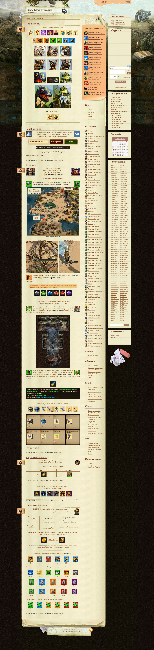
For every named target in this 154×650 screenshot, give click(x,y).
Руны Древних (93, 294)
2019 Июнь (123, 235)
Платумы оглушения (95, 247)
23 (122, 152)
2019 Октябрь (124, 239)
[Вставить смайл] (130, 66)
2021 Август (123, 261)
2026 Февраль (124, 314)
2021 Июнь (123, 259)
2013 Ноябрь (114, 169)
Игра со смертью (94, 162)
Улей (90, 323)
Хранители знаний (94, 335)
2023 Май (113, 283)
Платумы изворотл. (94, 237)
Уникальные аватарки (95, 328)
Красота (91, 198)
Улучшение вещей (94, 325)
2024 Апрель (123, 293)
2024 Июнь (123, 295)
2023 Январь (114, 279)
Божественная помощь (96, 136)
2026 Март (114, 316)
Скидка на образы (94, 64)
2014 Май (113, 175)
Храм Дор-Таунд (94, 330)
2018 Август (123, 225)
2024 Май (113, 295)
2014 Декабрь (123, 181)
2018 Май (113, 223)
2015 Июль (114, 189)
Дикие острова (93, 151)
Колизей (91, 190)
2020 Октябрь (124, 251)
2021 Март (114, 257)
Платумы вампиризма (95, 231)
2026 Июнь (123, 318)
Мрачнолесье (93, 208)
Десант (90, 148)
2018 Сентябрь (115, 227)
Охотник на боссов (94, 221)
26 (113, 155)
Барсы (90, 133)
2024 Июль (114, 297)
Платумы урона (93, 271)
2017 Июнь (123, 211)
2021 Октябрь (124, 263)
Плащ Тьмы (92, 276)
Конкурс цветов (93, 79)
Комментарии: (58, 124)
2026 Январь (114, 314)
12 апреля (31, 165)
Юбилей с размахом (95, 346)
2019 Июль (114, 237)
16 (122, 149)
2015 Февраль (124, 183)
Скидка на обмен (94, 59)
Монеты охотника (94, 206)
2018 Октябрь (124, 227)
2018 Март (114, 221)
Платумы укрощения (95, 268)
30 (122, 155)
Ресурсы (91, 289)
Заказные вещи (93, 154)
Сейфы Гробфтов (94, 297)
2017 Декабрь (123, 217)
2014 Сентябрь (115, 179)
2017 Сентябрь (115, 215)
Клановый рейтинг (94, 185)
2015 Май (113, 187)
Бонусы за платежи (94, 94)
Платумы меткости (94, 245)
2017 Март (114, 209)
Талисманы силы (94, 318)
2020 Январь (114, 243)
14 (118, 149)
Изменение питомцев (95, 74)
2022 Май (113, 271)
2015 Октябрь (124, 191)
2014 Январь (114, 171)
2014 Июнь (123, 175)
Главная (28, 18)
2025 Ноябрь (114, 312)
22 (120, 152)
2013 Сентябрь (115, 167)
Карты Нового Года (94, 172)
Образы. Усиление (94, 214)
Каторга (91, 177)
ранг (67, 547)
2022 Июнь (123, 271)
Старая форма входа (120, 87)
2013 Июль (114, 165)
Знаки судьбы (93, 159)
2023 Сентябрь (115, 287)
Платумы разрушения (95, 252)
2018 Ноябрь (114, 229)
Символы (91, 299)
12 (113, 149)
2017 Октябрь (124, 215)
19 (113, 152)
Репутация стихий (94, 286)
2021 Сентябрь (115, 263)
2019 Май (113, 235)
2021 (34, 18)
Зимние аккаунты (94, 84)
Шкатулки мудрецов (95, 343)
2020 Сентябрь (115, 251)
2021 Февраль (124, 255)
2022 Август (123, 273)
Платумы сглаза (93, 255)
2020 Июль (114, 249)
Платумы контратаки (95, 242)
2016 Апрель (123, 197)
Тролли (90, 320)
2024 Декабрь (123, 301)
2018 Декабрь (123, 229)
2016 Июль (114, 201)
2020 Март (114, 245)
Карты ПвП (92, 175)
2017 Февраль (124, 207)
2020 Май (113, 247)
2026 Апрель (123, 316)
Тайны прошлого (94, 315)
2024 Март (114, 293)
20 (115, 152)
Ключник (91, 187)
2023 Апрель (123, 281)
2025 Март (114, 304)
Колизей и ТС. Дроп (95, 195)
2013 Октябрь (124, 167)
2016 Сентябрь (115, 203)
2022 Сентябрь (115, 275)
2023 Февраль (124, 279)
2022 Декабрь (123, 277)
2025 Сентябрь (115, 310)
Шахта (90, 341)
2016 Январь (114, 195)
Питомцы (91, 224)
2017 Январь (114, 207)
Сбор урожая (92, 69)
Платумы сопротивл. (95, 260)
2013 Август (123, 165)
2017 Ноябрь (114, 217)
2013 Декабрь (123, 169)
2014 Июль (114, 177)
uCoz (78, 631)
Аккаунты (91, 131)
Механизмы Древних (95, 54)
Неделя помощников (36, 457)
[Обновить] (128, 66)
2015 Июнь (123, 187)
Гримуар (91, 143)
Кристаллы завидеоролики (93, 88)
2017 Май (113, 211)
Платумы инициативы (95, 239)
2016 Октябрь (124, 203)
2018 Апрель (123, 221)
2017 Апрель (123, 209)
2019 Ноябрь (114, 241)
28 (118, 155)
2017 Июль (114, 213)
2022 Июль (114, 273)
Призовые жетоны (94, 278)
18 (127, 149)
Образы (91, 211)
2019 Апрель (123, 233)
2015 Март (114, 185)
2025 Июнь (123, 306)
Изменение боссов (94, 44)
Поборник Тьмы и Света (96, 34)
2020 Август (123, 249)
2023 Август (123, 285)
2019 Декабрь (123, 241)
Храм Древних (93, 333)
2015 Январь (114, 183)
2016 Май (113, 199)
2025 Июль (114, 308)
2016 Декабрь (123, 205)
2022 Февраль (124, 267)
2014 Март (114, 173)
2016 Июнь (123, 199)
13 (115, 149)
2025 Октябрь (124, 310)
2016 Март (114, 197)
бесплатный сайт (71, 631)
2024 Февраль (124, 291)
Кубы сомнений (93, 201)
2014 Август (123, 177)
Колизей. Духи (93, 193)
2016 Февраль (124, 195)
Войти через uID (120, 82)
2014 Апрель (123, 173)
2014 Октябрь (124, 179)
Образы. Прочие (94, 216)
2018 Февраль (124, 219)
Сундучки (91, 310)
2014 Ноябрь (114, 181)
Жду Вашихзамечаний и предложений (120, 22)
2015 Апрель (123, 185)
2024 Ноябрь (114, 301)
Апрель (40, 18)
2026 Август (123, 320)
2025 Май (113, 306)
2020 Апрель (123, 245)
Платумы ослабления (95, 250)
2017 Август (123, 213)
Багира (41, 124)
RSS (91, 630)
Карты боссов (93, 167)
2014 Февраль (124, 171)
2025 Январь (114, 303)
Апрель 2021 (120, 139)
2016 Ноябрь (114, 205)
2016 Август (123, 201)
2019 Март (114, 233)
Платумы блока (93, 226)
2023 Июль (114, 285)
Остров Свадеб (93, 219)
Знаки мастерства (94, 156)
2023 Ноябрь (114, 289)
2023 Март (114, 281)
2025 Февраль (124, 303)
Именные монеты (94, 164)
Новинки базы (33, 23)
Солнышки (91, 304)
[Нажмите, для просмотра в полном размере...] (53, 235)
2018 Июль (114, 225)
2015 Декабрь (123, 193)
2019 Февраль (124, 231)
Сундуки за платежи (95, 49)
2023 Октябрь (124, 287)
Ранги (90, 284)
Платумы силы (93, 258)
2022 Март (114, 269)
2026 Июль (114, 320)
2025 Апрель (123, 304)
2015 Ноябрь (114, 193)
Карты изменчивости (95, 169)
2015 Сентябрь (115, 191)
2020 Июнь (123, 247)
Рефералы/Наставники (96, 291)
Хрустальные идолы (95, 338)
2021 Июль (114, 261)
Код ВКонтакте (33, 129)
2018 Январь (114, 219)
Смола (90, 302)
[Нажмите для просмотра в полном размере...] (53, 367)
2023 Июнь (123, 283)
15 (120, 149)
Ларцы (90, 203)
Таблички (91, 312)
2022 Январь (114, 267)
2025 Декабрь (123, 312)
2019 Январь (114, 231)
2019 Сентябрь (115, 239)
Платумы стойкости (95, 263)
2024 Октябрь (124, 299)
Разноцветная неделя (95, 39)
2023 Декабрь (123, 289)
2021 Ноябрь (114, 265)
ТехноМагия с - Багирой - (41, 9)
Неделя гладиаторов (36, 505)
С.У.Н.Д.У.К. (92, 307)
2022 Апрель (123, 269)
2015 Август (123, 189)
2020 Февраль (124, 243)
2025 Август (123, 308)
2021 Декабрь (123, 265)
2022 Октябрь (124, 275)
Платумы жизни (93, 234)
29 (120, 155)
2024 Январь (114, 291)
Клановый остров (94, 180)
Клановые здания (94, 182)
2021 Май (113, 259)
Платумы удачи (93, 265)
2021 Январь (114, 255)
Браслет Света (93, 141)
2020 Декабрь (123, 253)
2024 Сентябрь (115, 299)
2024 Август (123, 297)
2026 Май (113, 318)
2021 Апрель (123, 257)
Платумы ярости (94, 273)
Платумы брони (93, 229)
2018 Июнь (123, 223)
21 (118, 152)
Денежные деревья (94, 146)
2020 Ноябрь (114, 253)
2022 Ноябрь (114, 277)
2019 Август (123, 237)
